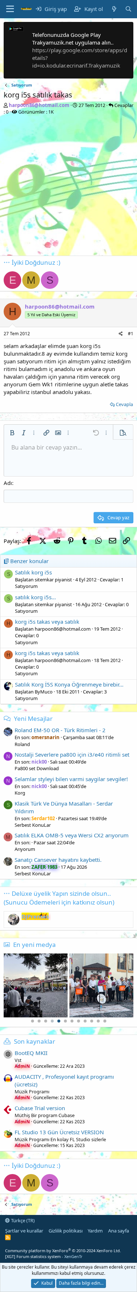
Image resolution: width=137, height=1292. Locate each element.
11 (98, 1021)
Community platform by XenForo (63, 1250)
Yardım (95, 1230)
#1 (130, 333)
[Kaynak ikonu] (8, 1054)
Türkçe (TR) (22, 1220)
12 (104, 1021)
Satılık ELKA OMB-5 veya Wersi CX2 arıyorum (72, 835)
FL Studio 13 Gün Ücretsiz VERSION (59, 1132)
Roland (22, 744)
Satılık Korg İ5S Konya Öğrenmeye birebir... (69, 684)
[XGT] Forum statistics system (44, 1256)
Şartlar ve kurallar (24, 1230)
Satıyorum (26, 586)
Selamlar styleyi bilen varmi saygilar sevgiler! (71, 779)
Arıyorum (25, 849)
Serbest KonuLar (33, 825)
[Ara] (128, 9)
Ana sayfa (118, 1230)
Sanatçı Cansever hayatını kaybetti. (58, 859)
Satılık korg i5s (33, 572)
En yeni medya (34, 944)
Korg (20, 793)
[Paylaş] (120, 334)
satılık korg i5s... (35, 597)
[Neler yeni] (114, 9)
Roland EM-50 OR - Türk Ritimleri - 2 (60, 730)
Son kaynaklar (34, 1041)
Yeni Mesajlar (33, 718)
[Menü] (10, 9)
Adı (8, 482)
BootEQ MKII (31, 1052)
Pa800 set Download (37, 768)
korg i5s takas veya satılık (47, 621)
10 (91, 1021)
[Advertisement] (68, 187)
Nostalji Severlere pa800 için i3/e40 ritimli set (72, 754)
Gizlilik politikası (66, 1230)
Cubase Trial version (40, 1108)
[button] (12, 433)
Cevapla (124, 404)
